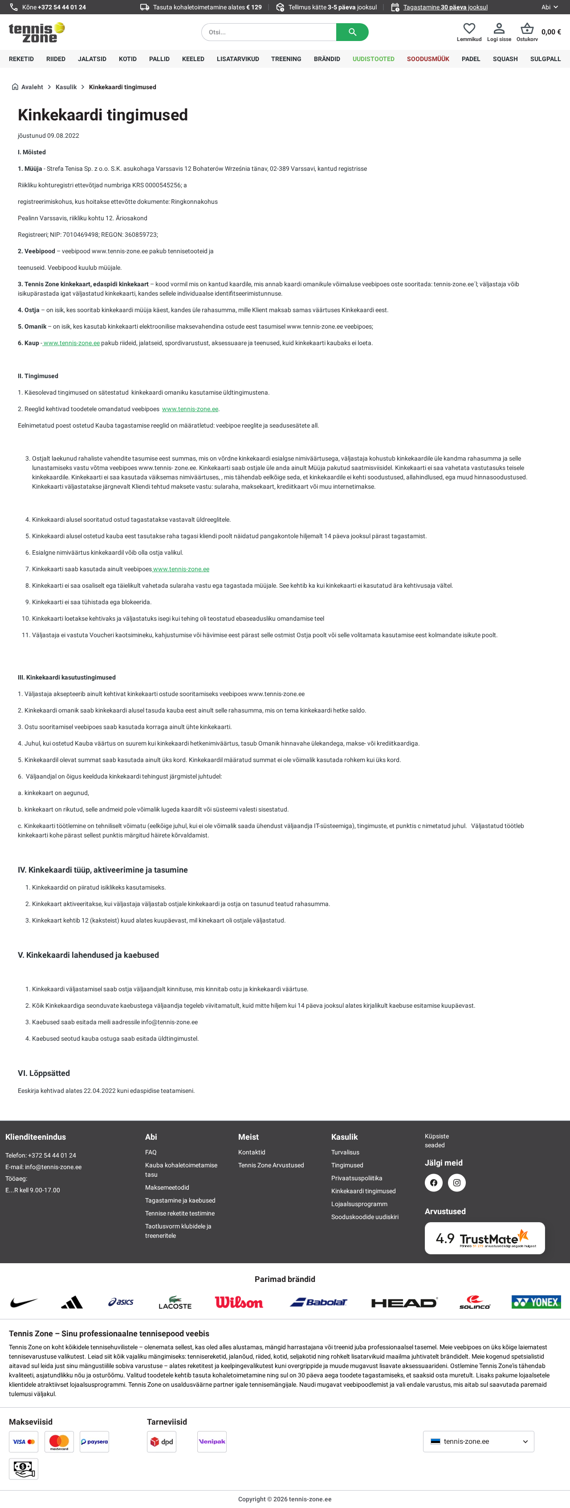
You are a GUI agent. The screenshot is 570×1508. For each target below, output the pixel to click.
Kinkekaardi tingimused (363, 1191)
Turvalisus (345, 1152)
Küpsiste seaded (434, 1141)
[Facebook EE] (434, 1183)
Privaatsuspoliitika (357, 1178)
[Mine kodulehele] (37, 32)
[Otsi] (352, 32)
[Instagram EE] (457, 1183)
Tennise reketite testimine (180, 1213)
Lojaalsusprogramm (359, 1203)
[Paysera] (94, 1441)
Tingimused (347, 1165)
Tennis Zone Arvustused (271, 1165)
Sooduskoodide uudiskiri (365, 1216)
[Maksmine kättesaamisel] (23, 1468)
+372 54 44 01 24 (62, 7)
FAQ (151, 1152)
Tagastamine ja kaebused (180, 1200)
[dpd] (161, 1441)
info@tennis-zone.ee (53, 1166)
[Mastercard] (59, 1441)
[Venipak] (212, 1441)
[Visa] (23, 1441)
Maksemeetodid (167, 1187)
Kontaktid (251, 1152)
